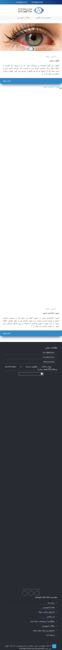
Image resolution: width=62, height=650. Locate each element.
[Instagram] (31, 593)
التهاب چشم (54, 61)
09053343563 (49, 362)
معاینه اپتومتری (49, 607)
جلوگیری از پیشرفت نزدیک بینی (42, 621)
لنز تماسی (51, 616)
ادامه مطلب (6, 81)
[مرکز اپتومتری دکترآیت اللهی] (31, 10)
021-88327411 (49, 357)
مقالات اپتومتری (23, 17)
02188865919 (37, 2)
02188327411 (21, 2)
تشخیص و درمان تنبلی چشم (44, 630)
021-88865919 (49, 353)
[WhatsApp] (37, 593)
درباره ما (51, 603)
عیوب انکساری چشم (51, 313)
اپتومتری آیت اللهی (43, 17)
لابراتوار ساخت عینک (46, 612)
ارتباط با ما (50, 635)
